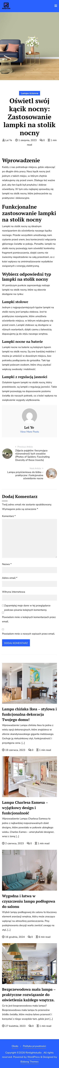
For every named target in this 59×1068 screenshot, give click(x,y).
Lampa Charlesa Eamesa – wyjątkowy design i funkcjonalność (25, 807)
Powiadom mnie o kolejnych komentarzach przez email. (29, 619)
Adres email (9, 578)
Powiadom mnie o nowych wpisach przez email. (28, 633)
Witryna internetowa (13, 591)
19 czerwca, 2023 (15, 750)
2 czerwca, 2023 (14, 843)
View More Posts (29, 431)
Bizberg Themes (29, 1061)
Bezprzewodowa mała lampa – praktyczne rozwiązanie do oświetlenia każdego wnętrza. (29, 994)
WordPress (33, 1057)
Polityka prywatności (34, 1046)
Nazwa (7, 564)
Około (15, 1046)
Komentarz (9, 516)
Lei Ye (9, 140)
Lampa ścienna (29, 93)
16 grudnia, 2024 (15, 937)
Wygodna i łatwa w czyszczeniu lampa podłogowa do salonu (28, 901)
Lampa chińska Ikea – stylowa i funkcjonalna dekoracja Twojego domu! (29, 714)
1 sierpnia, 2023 (27, 140)
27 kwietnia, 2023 (15, 1026)
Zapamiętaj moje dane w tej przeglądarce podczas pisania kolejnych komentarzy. (27, 608)
